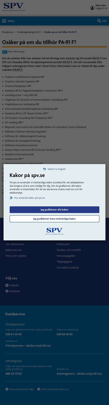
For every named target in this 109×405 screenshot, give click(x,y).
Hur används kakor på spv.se (29, 197)
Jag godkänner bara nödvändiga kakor (54, 218)
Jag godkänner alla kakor (54, 209)
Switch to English (57, 169)
